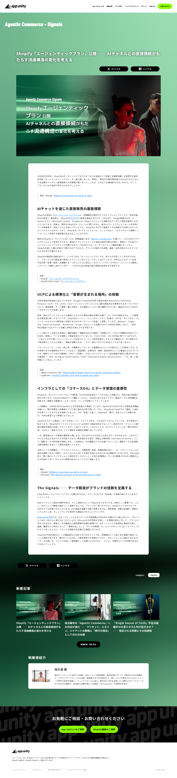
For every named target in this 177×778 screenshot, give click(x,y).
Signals (54, 24)
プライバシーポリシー (19, 770)
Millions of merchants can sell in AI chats (72, 195)
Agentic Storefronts (101, 238)
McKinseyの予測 (44, 517)
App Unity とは (98, 6)
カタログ (74, 218)
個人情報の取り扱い (55, 770)
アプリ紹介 (118, 6)
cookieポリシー (37, 770)
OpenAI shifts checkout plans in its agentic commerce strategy (91, 372)
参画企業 (109, 6)
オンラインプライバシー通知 (76, 770)
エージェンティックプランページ (63, 278)
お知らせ (152, 6)
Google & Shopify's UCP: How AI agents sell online (75, 375)
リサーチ (144, 6)
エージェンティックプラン (67, 215)
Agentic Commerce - (25, 24)
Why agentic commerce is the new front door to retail (75, 474)
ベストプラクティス (131, 6)
